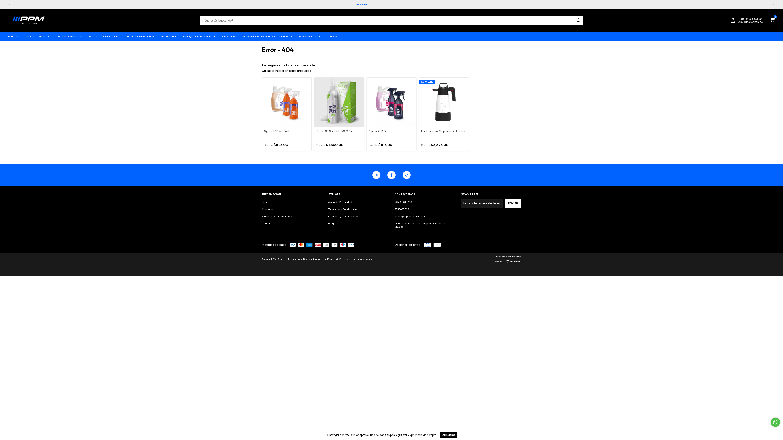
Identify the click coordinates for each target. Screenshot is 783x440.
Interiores (168, 36)
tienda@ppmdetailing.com (410, 216)
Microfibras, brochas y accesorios (267, 36)
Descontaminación (69, 36)
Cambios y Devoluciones (343, 216)
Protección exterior (140, 36)
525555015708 (403, 202)
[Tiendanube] (508, 261)
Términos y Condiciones (343, 209)
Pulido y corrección (103, 36)
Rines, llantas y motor (199, 36)
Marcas (13, 36)
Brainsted (516, 256)
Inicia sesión (754, 18)
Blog (331, 223)
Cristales (229, 36)
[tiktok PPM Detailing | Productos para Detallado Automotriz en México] (407, 175)
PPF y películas (309, 36)
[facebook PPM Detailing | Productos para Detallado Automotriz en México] (391, 175)
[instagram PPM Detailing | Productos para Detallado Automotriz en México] (376, 175)
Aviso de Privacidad (340, 202)
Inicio (265, 202)
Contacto (267, 209)
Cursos (332, 36)
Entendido (448, 435)
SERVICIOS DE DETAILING (277, 216)
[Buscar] (578, 20)
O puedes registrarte (750, 21)
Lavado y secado (37, 36)
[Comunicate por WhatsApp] (775, 422)
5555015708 (402, 209)
